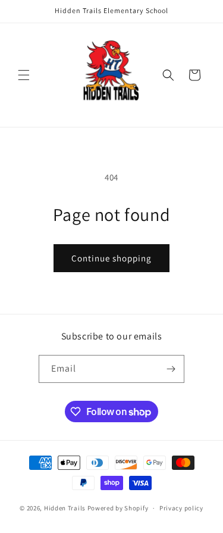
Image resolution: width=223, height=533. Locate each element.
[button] (24, 75)
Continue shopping (111, 258)
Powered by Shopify (118, 508)
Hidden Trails (65, 508)
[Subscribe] (171, 369)
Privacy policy (181, 508)
